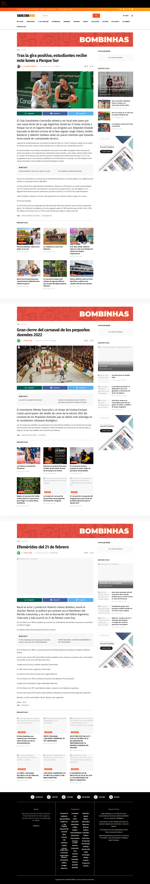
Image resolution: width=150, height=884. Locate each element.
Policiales (115, 21)
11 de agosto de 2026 (76, 473)
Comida (64, 845)
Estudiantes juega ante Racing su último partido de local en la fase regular (122, 608)
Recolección (86, 849)
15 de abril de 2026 (49, 288)
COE (64, 840)
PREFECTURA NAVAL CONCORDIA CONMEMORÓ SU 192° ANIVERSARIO (54, 738)
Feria (75, 851)
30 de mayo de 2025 (76, 782)
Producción (86, 841)
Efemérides (56, 21)
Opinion (85, 830)
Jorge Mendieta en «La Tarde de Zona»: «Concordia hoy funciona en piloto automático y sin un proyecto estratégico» (114, 816)
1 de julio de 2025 (49, 780)
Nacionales (85, 822)
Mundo (85, 816)
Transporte (86, 863)
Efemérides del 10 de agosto (110, 583)
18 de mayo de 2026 (76, 256)
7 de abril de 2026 (76, 286)
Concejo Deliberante (64, 849)
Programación (20, 9)
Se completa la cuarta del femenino (70, 171)
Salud (86, 852)
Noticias (20, 21)
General (24, 50)
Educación (95, 21)
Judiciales (86, 813)
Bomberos (64, 822)
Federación (75, 848)
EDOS (75, 819)
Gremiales (74, 859)
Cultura (105, 21)
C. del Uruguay (43, 21)
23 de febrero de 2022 (119, 627)
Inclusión (75, 867)
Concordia (30, 21)
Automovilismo (65, 819)
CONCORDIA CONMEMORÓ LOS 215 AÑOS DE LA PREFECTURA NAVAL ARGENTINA (54, 775)
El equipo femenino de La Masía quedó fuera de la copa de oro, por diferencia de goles (114, 89)
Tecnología (85, 855)
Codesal (64, 837)
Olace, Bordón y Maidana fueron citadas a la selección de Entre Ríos (121, 103)
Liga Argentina (46, 215)
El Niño (75, 827)
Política (85, 835)
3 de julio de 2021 (117, 129)
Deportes (64, 868)
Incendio (75, 865)
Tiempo (85, 21)
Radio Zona (28, 340)
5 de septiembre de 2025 (119, 395)
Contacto (42, 9)
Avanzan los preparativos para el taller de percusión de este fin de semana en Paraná (55, 468)
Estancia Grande (75, 842)
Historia (75, 862)
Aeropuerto (64, 813)
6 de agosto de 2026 (23, 506)
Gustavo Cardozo (30, 66)
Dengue (64, 865)
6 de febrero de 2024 (106, 369)
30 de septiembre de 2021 (120, 108)
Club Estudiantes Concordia (31, 215)
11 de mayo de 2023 (118, 117)
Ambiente (64, 816)
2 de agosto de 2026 (76, 506)
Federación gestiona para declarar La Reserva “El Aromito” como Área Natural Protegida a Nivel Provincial (114, 838)
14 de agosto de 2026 (50, 473)
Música (85, 819)
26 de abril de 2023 (118, 409)
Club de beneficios (51, 9)
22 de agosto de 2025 (76, 750)
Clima (64, 834)
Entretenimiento (76, 833)
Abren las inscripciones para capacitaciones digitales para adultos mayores (28, 281)
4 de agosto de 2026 (49, 503)
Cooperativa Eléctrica (64, 856)
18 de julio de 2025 (23, 780)
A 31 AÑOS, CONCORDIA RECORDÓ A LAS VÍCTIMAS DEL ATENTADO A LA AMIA (28, 775)
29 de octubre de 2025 (50, 743)
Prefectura (85, 838)
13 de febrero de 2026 (24, 746)
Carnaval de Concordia (29, 435)
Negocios (86, 824)
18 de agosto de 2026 (23, 471)
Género (74, 856)
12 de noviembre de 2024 (119, 601)
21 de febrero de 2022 (46, 66)
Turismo (76, 21)
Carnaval (66, 21)
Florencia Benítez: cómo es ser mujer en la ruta (34, 171)
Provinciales (86, 844)
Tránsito (86, 860)
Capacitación (64, 829)
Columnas (126, 21)
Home (18, 50)
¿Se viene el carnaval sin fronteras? (30, 400)
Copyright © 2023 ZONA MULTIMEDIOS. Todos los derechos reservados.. (75, 879)
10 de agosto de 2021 (106, 586)
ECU (75, 816)
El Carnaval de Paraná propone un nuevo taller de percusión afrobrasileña (80, 468)
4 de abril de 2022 (118, 613)
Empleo (74, 830)
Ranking (86, 846)
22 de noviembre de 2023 (119, 380)
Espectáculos (75, 838)
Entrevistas (21, 27)
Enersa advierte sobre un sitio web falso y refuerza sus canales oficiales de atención (81, 281)
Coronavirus (64, 860)
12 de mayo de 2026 (23, 286)
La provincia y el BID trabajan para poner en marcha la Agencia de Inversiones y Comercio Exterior (114, 824)
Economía (75, 813)
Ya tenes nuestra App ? (32, 9)
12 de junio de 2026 (49, 251)
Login (126, 15)
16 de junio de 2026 (23, 251)
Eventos (75, 845)
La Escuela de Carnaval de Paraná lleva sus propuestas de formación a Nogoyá (54, 498)
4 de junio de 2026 (105, 94)
